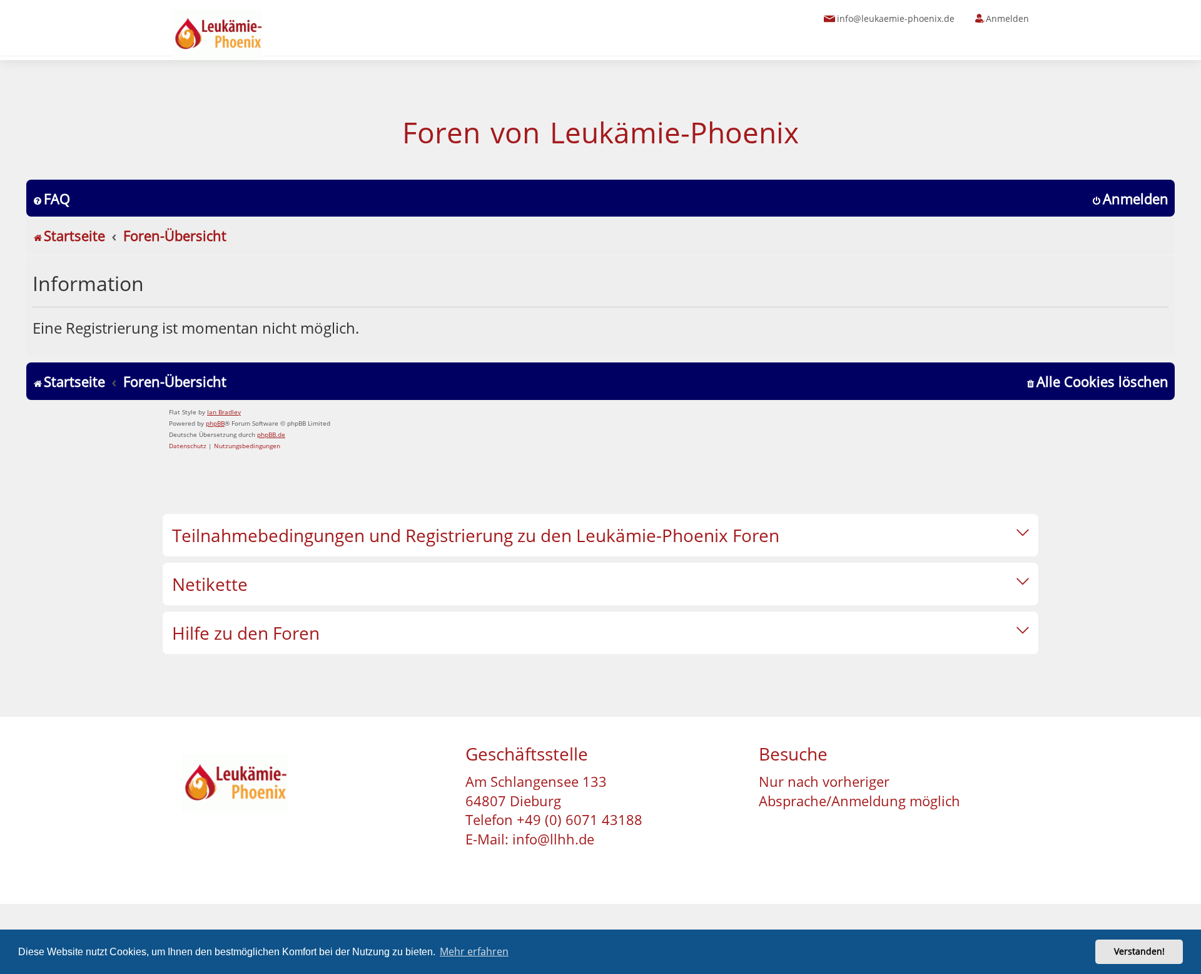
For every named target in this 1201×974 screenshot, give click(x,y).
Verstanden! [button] (1139, 951)
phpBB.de (271, 434)
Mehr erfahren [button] (474, 951)
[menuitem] (51, 198)
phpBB (215, 423)
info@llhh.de (553, 838)
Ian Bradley (224, 412)
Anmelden (1007, 18)
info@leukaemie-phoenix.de (896, 18)
